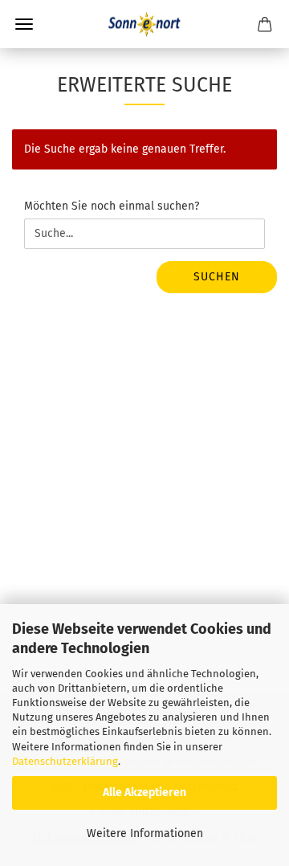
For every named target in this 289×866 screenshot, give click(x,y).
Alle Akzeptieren (144, 792)
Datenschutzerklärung (65, 761)
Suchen (216, 277)
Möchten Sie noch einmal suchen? (111, 206)
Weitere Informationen (145, 833)
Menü (24, 24)
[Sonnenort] (144, 24)
